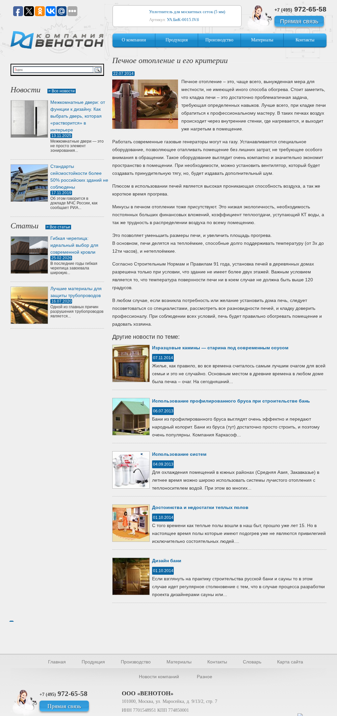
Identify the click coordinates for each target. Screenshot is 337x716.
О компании (134, 39)
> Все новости (61, 91)
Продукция (177, 39)
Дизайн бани (166, 560)
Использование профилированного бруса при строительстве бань (231, 401)
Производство (219, 39)
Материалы (262, 39)
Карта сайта (290, 661)
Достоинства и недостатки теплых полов (200, 507)
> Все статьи (58, 227)
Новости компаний (159, 676)
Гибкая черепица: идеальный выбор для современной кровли (74, 245)
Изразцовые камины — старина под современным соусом (220, 347)
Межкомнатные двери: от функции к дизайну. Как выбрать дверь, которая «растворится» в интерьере (77, 116)
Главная (57, 661)
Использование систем (179, 454)
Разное (204, 676)
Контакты (305, 39)
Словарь (252, 661)
